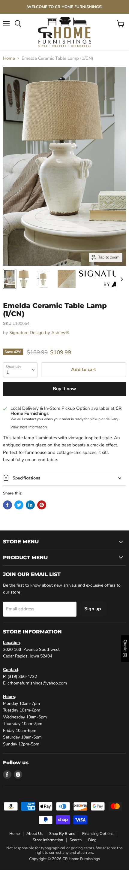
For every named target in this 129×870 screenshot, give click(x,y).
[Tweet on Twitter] (18, 504)
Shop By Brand (62, 833)
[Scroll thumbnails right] (120, 279)
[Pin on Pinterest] (41, 504)
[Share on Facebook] (7, 504)
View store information (28, 427)
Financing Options (97, 833)
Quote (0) (125, 648)
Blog (92, 840)
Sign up (92, 609)
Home (9, 58)
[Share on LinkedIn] (30, 504)
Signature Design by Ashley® (39, 333)
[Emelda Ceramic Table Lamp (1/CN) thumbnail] (9, 278)
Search (76, 840)
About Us (34, 833)
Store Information (48, 840)
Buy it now (64, 388)
